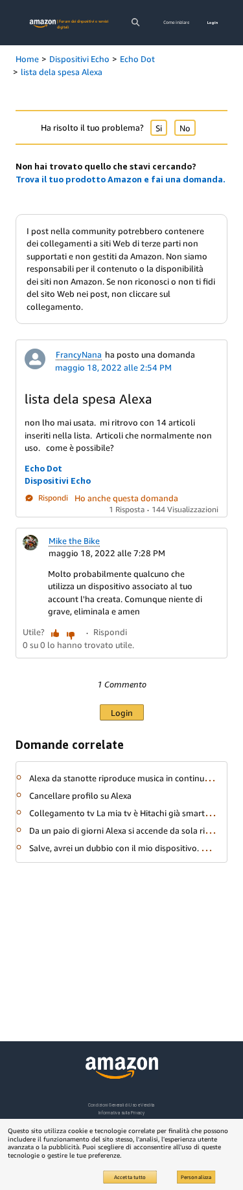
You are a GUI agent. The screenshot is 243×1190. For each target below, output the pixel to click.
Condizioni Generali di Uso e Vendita (121, 1105)
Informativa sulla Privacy (121, 1112)
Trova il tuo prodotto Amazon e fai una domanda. (121, 179)
